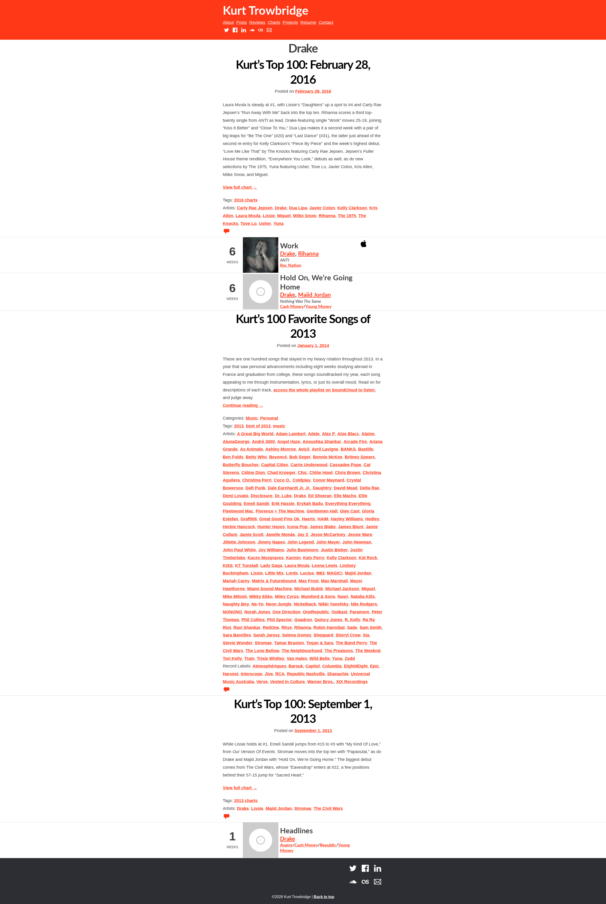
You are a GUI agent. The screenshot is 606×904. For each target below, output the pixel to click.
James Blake (323, 526)
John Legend (300, 542)
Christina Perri (257, 480)
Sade (352, 627)
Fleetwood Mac (238, 511)
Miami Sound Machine (269, 588)
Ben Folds (233, 457)
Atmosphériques (269, 666)
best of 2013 (258, 426)
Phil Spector (279, 619)
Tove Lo (249, 223)
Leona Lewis (324, 565)
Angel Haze (288, 441)
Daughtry (322, 488)
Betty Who (256, 457)
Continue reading (243, 405)
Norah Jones (257, 612)
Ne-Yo (257, 604)
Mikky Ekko (260, 596)
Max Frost (309, 581)
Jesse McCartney (328, 534)
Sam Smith (371, 627)
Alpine (367, 433)
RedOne (271, 627)
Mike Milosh (235, 596)
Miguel (284, 215)
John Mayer (328, 542)
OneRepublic (316, 612)
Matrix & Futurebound (274, 581)
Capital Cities (274, 464)
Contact (326, 22)
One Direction (286, 612)
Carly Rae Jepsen (254, 208)
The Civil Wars (328, 808)
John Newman (356, 542)
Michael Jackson (342, 588)
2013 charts (246, 800)
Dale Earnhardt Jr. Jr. (289, 488)
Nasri (343, 596)
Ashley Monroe (280, 449)
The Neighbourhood (302, 650)
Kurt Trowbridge (265, 11)
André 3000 (263, 441)
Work (289, 246)
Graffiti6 (249, 519)
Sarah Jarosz (266, 635)
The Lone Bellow (262, 650)
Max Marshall (334, 581)
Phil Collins (253, 619)
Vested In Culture (287, 681)
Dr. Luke (283, 495)
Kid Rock (368, 557)
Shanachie (337, 673)
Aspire (286, 845)
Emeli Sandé (256, 503)
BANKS (348, 449)
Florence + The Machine (280, 511)
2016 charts (246, 200)
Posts (241, 22)
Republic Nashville (306, 673)
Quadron (303, 619)
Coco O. (282, 480)
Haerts (308, 519)
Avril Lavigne (325, 449)
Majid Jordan (314, 295)
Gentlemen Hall (322, 511)
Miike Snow (304, 215)
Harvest (230, 673)
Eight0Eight (356, 666)
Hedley (372, 519)
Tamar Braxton (289, 643)
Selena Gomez (296, 635)
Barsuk (296, 666)
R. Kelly (352, 619)
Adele (314, 433)
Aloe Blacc (348, 433)
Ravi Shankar (246, 627)
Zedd (350, 658)
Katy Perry (313, 557)
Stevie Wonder (237, 643)
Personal (269, 418)
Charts (274, 22)
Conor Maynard (328, 480)
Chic (302, 472)
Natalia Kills (363, 596)
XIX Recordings (352, 681)
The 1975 (347, 215)
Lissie (269, 215)
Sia (366, 635)
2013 (239, 426)
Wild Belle (319, 658)
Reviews (257, 22)
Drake (281, 208)
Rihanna (327, 215)
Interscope (251, 673)
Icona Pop (297, 526)
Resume (308, 22)
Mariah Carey (236, 581)
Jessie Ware (360, 534)
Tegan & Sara (319, 643)
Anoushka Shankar (322, 441)
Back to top (324, 897)
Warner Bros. (320, 681)
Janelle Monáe (280, 534)
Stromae (263, 643)
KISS (228, 565)
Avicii (303, 449)
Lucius (307, 573)
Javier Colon (322, 208)
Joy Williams (271, 550)
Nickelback (305, 604)
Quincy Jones (328, 619)
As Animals (251, 449)
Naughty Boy (236, 604)
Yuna (278, 223)
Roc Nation (290, 265)
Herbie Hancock (239, 526)
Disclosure (261, 495)
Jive (269, 673)
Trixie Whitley (270, 658)
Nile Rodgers (364, 604)
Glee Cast (350, 511)
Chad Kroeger (281, 472)
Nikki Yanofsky (333, 604)
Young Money (318, 307)
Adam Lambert (291, 433)
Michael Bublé (308, 588)
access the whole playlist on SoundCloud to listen (324, 390)
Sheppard (323, 635)
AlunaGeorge (236, 441)
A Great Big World (255, 433)
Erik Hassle (283, 503)
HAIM (322, 519)
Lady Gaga (271, 565)
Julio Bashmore (302, 550)
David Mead (345, 488)
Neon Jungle (278, 604)
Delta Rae (369, 488)
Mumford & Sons (318, 596)
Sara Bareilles (237, 635)
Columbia (332, 666)
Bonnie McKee (327, 457)
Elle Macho (345, 495)
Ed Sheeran (320, 495)
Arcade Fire (355, 441)
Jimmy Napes (271, 542)
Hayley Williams (347, 519)
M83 (320, 573)
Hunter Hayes (271, 526)
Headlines (296, 831)
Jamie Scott (251, 534)
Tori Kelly (232, 658)
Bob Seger (300, 457)
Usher (265, 223)
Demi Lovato (235, 495)
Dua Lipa (298, 208)
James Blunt (350, 526)
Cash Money (291, 307)
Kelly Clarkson (352, 208)
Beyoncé (278, 457)
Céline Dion (253, 472)
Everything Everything (347, 503)
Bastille (365, 449)
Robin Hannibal (329, 627)
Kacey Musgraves (266, 557)
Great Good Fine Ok (279, 519)
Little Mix (274, 573)
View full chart (240, 187)
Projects (290, 22)
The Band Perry (351, 643)
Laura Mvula (248, 215)
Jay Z (302, 534)
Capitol (312, 666)
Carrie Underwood (308, 464)
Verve (262, 681)
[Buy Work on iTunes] (363, 243)
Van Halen (297, 658)
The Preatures (339, 650)
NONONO (232, 612)
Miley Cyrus (287, 596)
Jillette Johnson (239, 542)
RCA (280, 673)
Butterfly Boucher (241, 464)
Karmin (293, 557)
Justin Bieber (334, 550)
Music (252, 418)
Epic (374, 666)
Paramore (359, 612)
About (228, 22)
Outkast (339, 612)
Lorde (292, 573)
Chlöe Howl (321, 472)
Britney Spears (360, 457)
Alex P (328, 433)
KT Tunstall (246, 565)
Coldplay (302, 480)
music (279, 426)
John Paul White (239, 550)
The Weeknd (367, 650)
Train (249, 658)
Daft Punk (255, 488)
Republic (328, 845)
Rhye (286, 627)
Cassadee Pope (345, 464)
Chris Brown (347, 472)
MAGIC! (335, 573)
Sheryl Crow (348, 635)
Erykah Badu (310, 503)
